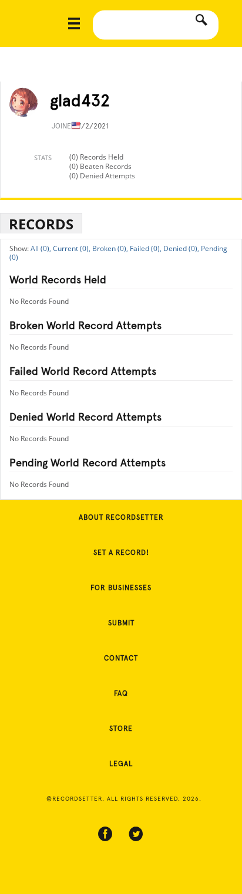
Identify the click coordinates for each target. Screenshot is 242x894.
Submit (121, 623)
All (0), (41, 248)
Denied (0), (181, 248)
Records (41, 223)
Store (121, 728)
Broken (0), (110, 248)
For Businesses (121, 588)
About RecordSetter (121, 517)
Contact (121, 658)
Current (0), (71, 248)
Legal (121, 764)
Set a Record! (121, 552)
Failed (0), (146, 248)
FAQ (121, 693)
